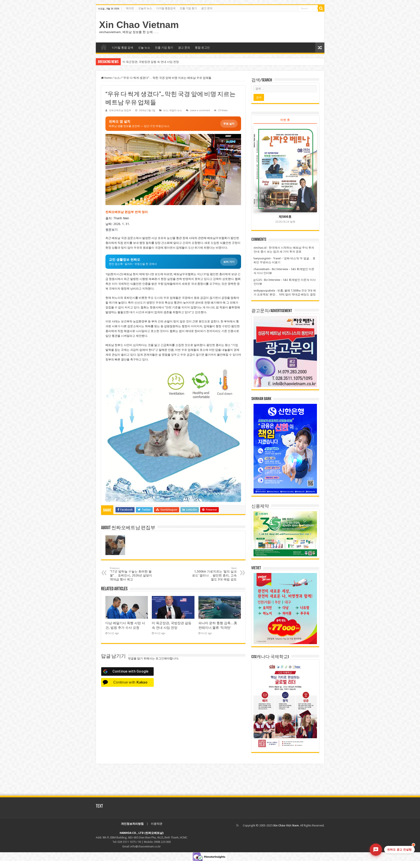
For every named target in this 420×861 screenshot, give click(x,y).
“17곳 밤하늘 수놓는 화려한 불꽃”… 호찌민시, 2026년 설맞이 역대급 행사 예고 (131, 574)
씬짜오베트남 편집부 (120, 110)
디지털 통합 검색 (122, 47)
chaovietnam (262, 269)
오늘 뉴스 (144, 47)
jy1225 (258, 279)
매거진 (130, 8)
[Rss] (237, 825)
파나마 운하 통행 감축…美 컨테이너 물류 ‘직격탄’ (153, 61)
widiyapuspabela (264, 290)
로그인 (160, 658)
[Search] (321, 8)
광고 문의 (206, 8)
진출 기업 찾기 (188, 8)
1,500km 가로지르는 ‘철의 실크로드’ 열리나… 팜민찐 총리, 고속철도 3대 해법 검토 (214, 574)
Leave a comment (200, 110)
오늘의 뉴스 (145, 8)
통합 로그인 (202, 47)
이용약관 (156, 823)
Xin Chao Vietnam (139, 24)
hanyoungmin (262, 258)
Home (108, 77)
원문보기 (111, 229)
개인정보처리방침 (132, 823)
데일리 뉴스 (175, 110)
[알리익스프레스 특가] (173, 434)
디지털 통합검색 (165, 8)
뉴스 (117, 77)
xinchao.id (260, 247)
